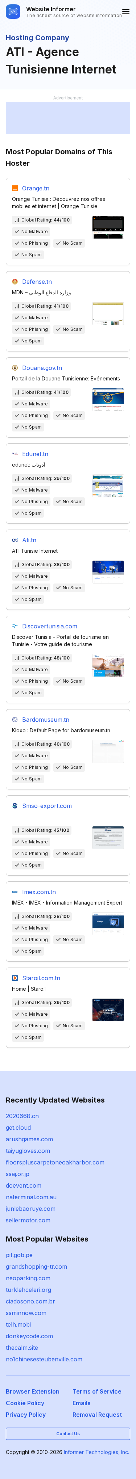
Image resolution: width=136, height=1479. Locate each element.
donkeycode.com (29, 1336)
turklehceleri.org (28, 1289)
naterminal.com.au (31, 1197)
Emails (82, 1403)
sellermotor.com (28, 1220)
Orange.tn (35, 188)
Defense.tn (37, 281)
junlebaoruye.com (30, 1208)
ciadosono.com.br (30, 1301)
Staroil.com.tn (41, 978)
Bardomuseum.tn (45, 719)
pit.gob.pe (19, 1255)
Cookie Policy (25, 1403)
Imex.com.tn (39, 892)
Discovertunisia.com (49, 626)
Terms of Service (97, 1391)
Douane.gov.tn (42, 367)
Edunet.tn (35, 454)
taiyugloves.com (28, 1150)
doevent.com (23, 1185)
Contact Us (68, 1433)
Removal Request (97, 1414)
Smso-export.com (47, 805)
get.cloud (18, 1127)
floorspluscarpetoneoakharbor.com (55, 1162)
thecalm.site (22, 1347)
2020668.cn (22, 1116)
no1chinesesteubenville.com (44, 1359)
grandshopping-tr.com (36, 1266)
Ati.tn (29, 540)
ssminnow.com (26, 1312)
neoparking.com (28, 1278)
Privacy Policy (26, 1414)
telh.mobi (18, 1324)
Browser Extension (32, 1391)
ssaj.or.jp (17, 1173)
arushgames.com (29, 1139)
